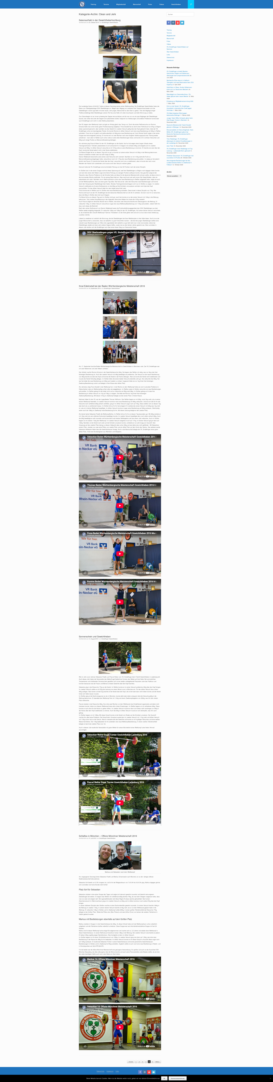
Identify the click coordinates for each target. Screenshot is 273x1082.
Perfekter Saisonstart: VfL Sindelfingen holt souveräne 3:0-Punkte (180, 157)
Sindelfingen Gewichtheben (110, 22)
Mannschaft (137, 4)
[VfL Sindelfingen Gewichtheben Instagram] (173, 23)
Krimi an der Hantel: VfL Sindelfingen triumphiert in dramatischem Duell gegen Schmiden (179, 108)
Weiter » (157, 1062)
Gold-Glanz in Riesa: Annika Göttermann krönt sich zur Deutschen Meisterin (179, 88)
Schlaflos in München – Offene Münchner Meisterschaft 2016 (108, 835)
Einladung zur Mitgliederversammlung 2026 (180, 101)
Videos (161, 4)
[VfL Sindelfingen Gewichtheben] (82, 4)
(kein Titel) (170, 146)
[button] (191, 4)
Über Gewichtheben (173, 52)
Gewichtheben (176, 4)
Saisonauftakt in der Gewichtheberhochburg (100, 20)
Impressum (170, 60)
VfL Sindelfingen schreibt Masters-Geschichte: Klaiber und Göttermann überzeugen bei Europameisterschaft (178, 73)
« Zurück (130, 1062)
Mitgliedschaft (121, 4)
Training (93, 4)
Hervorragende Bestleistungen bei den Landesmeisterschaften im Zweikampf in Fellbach (179, 163)
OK (164, 1078)
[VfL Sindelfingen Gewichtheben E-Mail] (182, 23)
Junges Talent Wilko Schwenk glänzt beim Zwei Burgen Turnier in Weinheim (180, 119)
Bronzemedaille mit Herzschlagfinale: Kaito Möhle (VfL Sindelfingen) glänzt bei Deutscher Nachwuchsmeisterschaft (180, 132)
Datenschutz (170, 57)
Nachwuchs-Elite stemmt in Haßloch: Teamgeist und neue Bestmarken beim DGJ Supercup (180, 82)
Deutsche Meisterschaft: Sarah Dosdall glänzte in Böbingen (179, 126)
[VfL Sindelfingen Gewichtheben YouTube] (178, 23)
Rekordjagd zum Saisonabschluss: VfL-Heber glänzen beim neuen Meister (179, 95)
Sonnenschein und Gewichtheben (95, 636)
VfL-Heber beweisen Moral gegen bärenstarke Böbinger (177, 114)
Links (168, 55)
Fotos (150, 4)
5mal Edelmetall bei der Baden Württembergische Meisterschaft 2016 (112, 285)
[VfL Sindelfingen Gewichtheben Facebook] (169, 23)
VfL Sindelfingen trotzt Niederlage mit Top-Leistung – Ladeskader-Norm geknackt (180, 150)
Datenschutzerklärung (177, 1078)
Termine (106, 4)
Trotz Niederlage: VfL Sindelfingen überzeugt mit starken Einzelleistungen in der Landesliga (179, 141)
